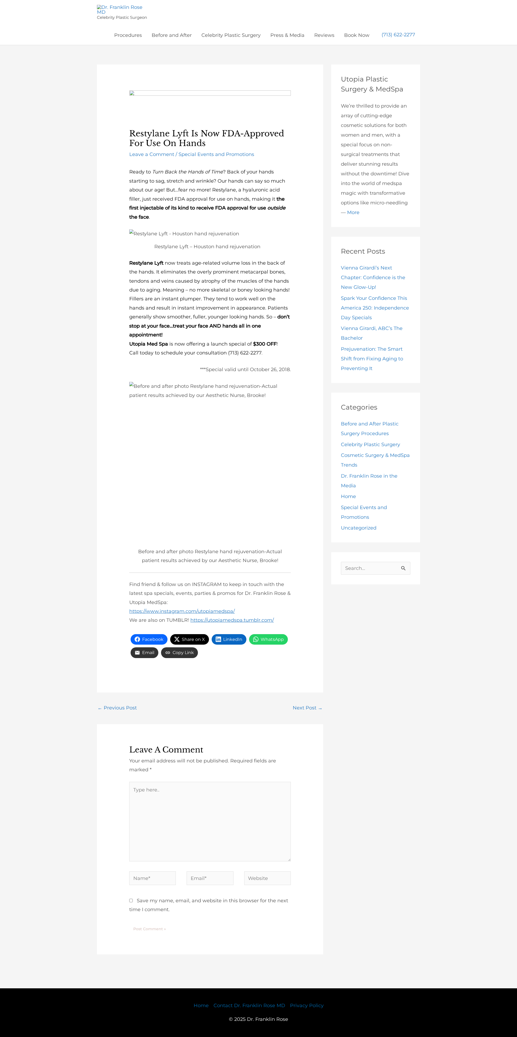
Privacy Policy (307, 1005)
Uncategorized (358, 528)
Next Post (308, 708)
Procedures (128, 35)
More (353, 212)
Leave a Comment (151, 154)
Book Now (356, 35)
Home (348, 496)
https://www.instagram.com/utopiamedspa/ (182, 611)
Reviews (324, 35)
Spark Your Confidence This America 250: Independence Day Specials (375, 308)
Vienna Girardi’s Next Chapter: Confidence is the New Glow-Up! (373, 277)
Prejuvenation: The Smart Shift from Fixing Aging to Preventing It (372, 358)
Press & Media (287, 35)
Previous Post (117, 708)
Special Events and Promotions (216, 154)
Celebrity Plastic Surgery (231, 35)
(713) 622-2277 (398, 35)
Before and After (172, 35)
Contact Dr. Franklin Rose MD (249, 1005)
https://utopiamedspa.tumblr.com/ (232, 620)
